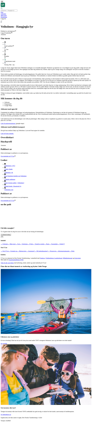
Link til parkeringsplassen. (8, 123)
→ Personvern (52, 251)
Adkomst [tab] (7, 102)
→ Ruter (46, 244)
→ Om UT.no (5, 251)
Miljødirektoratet (67, 258)
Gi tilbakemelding (5, 235)
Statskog (42, 258)
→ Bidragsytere (21, 251)
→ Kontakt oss (13, 251)
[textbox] (9, 10)
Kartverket (78, 258)
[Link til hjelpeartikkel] (15, 31)
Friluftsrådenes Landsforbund (54, 258)
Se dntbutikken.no (6, 414)
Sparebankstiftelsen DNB (16, 260)
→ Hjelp (71, 251)
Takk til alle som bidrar (7, 263)
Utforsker (3, 14)
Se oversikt (4, 343)
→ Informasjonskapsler (62, 251)
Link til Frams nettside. (7, 133)
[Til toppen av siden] (2, 237)
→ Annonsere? (30, 251)
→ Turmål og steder (38, 244)
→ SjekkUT (61, 244)
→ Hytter (30, 244)
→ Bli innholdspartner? (41, 251)
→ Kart (18, 244)
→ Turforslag (24, 244)
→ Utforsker (4, 244)
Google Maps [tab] (8, 105)
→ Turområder (53, 244)
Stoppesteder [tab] (8, 104)
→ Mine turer (12, 244)
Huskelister (4, 17)
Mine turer (4, 15)
